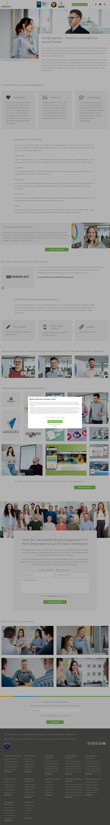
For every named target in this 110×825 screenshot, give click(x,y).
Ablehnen (55, 426)
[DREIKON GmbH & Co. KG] (6, 4)
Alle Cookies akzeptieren (55, 421)
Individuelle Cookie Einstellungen (55, 424)
